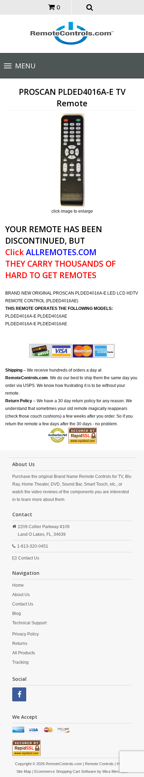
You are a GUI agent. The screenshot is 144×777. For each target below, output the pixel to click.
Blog (16, 613)
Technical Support (29, 622)
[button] (90, 7)
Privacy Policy (25, 634)
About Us (21, 594)
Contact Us (28, 558)
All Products (23, 652)
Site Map (23, 771)
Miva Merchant (115, 771)
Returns (19, 643)
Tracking (20, 662)
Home (18, 585)
